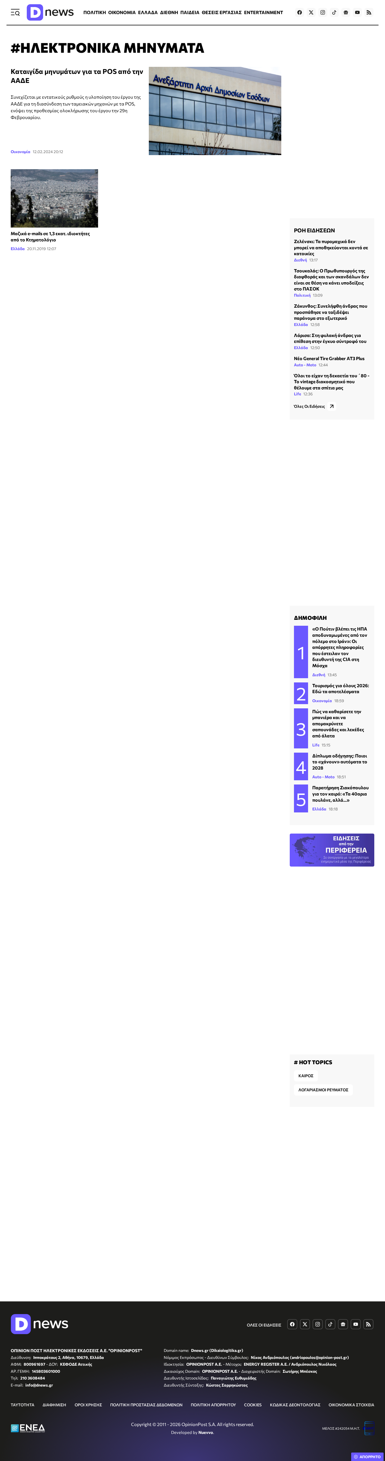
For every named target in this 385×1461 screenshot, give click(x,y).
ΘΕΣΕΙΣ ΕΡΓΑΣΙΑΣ (222, 12)
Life (297, 393)
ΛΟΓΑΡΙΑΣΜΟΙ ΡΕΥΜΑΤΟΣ (323, 1089)
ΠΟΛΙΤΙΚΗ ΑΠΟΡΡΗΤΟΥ (213, 1404)
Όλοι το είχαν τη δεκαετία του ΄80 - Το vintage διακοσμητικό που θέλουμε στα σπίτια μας (331, 381)
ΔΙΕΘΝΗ (169, 12)
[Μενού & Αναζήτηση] (15, 12)
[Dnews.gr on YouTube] (357, 12)
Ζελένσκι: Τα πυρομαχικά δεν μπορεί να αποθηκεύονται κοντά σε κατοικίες (331, 247)
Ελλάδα (18, 248)
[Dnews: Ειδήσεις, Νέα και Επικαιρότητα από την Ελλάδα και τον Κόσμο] (50, 12)
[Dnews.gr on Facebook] (299, 12)
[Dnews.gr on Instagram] (322, 12)
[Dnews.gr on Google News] (345, 12)
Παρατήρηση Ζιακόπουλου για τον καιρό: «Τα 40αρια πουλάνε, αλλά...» (340, 793)
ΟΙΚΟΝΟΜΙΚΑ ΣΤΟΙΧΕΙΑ (351, 1404)
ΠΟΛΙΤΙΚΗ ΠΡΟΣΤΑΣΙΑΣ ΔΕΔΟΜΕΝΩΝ (146, 1404)
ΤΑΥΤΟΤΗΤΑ (22, 1404)
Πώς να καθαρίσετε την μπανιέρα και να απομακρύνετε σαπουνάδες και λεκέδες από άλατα (338, 723)
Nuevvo (205, 1432)
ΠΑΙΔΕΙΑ (190, 12)
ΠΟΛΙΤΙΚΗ (94, 12)
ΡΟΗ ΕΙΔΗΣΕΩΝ (314, 230)
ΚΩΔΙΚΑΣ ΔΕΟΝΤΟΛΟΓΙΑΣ (295, 1404)
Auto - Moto (305, 364)
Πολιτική (302, 295)
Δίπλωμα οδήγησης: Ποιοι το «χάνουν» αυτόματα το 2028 (339, 761)
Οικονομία (20, 151)
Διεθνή (300, 259)
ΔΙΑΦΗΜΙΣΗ (54, 1404)
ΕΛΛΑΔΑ (148, 12)
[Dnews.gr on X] (311, 12)
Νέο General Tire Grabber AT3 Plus (329, 358)
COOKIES (253, 1404)
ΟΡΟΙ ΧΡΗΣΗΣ (88, 1404)
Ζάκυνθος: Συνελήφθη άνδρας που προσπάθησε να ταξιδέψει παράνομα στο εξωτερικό (330, 312)
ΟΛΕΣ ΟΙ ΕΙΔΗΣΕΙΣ (264, 1325)
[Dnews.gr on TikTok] (334, 12)
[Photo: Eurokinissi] (54, 198)
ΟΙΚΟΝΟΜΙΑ (122, 12)
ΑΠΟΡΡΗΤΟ (370, 1457)
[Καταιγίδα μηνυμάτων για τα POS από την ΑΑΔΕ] (215, 111)
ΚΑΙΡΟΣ (305, 1075)
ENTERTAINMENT (263, 12)
